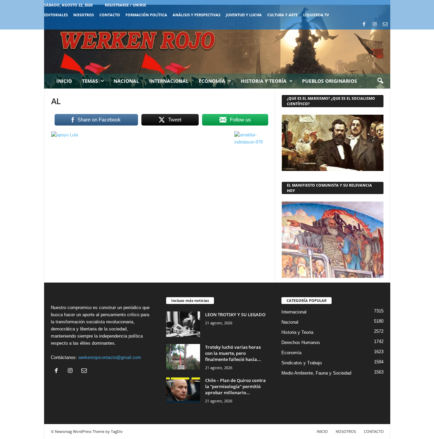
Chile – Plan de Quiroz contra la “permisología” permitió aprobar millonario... (235, 386)
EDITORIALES (56, 14)
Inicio (64, 81)
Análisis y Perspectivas (196, 14)
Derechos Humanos (300, 342)
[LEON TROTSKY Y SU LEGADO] (183, 324)
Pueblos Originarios (329, 81)
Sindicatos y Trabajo (301, 362)
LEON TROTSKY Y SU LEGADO (235, 314)
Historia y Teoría (264, 81)
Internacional (169, 81)
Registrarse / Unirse (125, 4)
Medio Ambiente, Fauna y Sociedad (316, 373)
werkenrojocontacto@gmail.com (109, 357)
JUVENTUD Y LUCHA (244, 14)
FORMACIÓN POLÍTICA (146, 14)
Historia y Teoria (297, 332)
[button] (380, 81)
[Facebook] (364, 25)
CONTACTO (109, 14)
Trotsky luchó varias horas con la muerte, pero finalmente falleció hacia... (233, 353)
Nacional (126, 81)
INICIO (322, 431)
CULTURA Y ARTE (282, 14)
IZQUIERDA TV (316, 14)
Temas (90, 81)
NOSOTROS (83, 14)
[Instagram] (375, 25)
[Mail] (385, 25)
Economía (212, 81)
